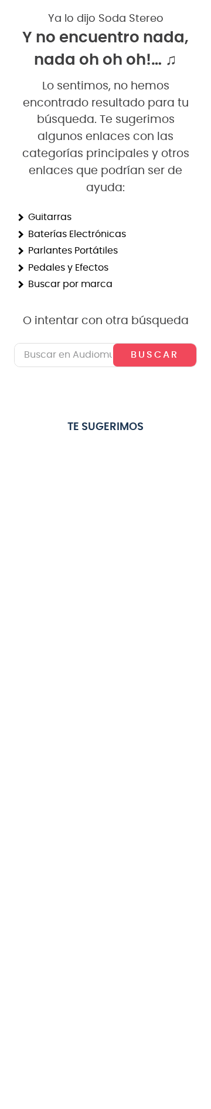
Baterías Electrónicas (77, 234)
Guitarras (50, 217)
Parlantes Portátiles (73, 250)
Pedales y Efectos (68, 267)
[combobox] (105, 355)
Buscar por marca (70, 284)
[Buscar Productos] (154, 355)
